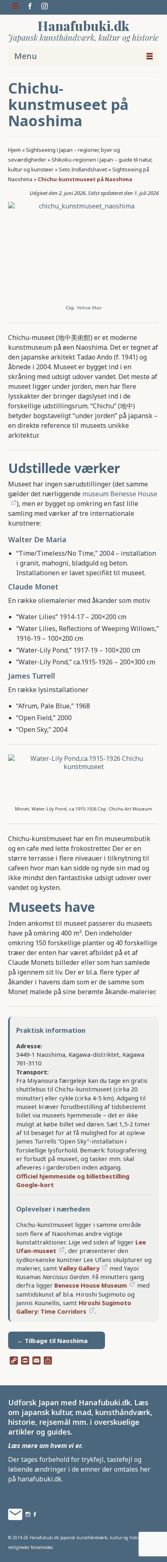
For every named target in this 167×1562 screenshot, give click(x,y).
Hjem (14, 149)
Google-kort (35, 1185)
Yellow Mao (89, 308)
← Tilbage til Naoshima (52, 1340)
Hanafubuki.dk (83, 25)
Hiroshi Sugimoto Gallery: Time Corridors (73, 1307)
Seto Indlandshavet (83, 169)
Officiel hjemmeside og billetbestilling (72, 1176)
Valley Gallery (79, 1268)
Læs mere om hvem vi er (44, 1445)
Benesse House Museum (90, 1285)
